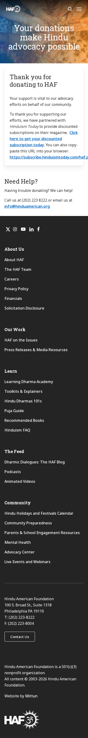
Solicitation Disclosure (24, 308)
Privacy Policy (16, 288)
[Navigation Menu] (79, 9)
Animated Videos (19, 481)
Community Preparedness (28, 523)
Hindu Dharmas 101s (23, 401)
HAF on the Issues (21, 340)
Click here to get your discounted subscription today (44, 138)
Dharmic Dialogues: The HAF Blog (34, 462)
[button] (19, 637)
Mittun (31, 696)
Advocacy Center (19, 552)
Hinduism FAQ (17, 430)
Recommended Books (24, 420)
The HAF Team (17, 269)
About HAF (14, 259)
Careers (11, 279)
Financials (13, 298)
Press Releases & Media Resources (36, 349)
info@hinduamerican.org (27, 206)
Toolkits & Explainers (23, 391)
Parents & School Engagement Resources (42, 532)
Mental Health (17, 542)
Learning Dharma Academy (29, 381)
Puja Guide (14, 410)
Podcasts (12, 471)
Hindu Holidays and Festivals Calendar (38, 513)
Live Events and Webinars (27, 561)
